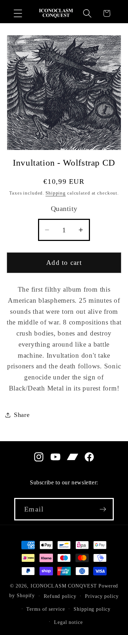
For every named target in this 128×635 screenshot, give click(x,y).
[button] (18, 13)
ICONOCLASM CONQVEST (64, 586)
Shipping (56, 193)
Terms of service (45, 609)
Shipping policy (92, 609)
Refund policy (60, 596)
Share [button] (22, 414)
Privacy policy (101, 596)
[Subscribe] (103, 509)
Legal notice (68, 622)
